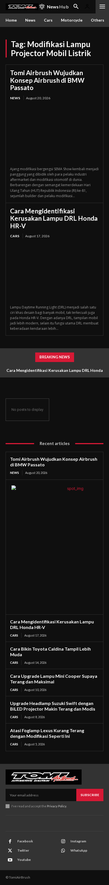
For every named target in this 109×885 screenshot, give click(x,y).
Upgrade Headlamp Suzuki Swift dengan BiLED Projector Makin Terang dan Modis (52, 705)
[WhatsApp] (63, 850)
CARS (14, 236)
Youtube (24, 860)
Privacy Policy (56, 806)
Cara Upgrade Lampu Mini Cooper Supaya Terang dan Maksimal (53, 678)
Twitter (23, 850)
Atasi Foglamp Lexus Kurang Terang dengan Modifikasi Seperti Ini (47, 733)
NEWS (15, 98)
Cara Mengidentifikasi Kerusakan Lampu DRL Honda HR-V (54, 218)
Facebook (25, 841)
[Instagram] (63, 841)
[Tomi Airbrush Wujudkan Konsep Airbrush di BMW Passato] (54, 134)
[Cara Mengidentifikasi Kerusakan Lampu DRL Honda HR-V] (54, 272)
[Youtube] (10, 860)
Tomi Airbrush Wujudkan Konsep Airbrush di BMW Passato (47, 80)
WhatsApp (78, 850)
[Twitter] (10, 850)
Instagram (78, 841)
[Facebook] (10, 841)
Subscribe (89, 795)
